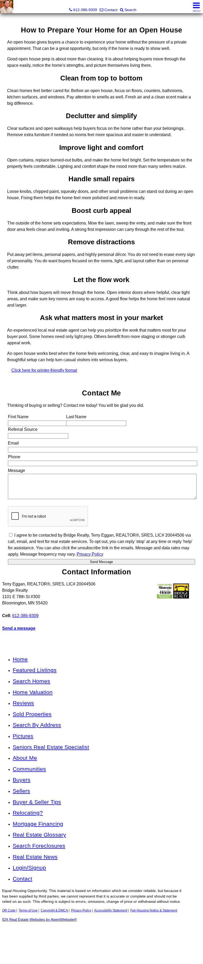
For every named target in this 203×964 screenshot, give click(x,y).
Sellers (21, 791)
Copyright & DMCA (54, 910)
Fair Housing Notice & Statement (153, 910)
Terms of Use (28, 910)
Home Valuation (33, 692)
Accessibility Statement (110, 910)
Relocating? (28, 813)
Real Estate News (35, 857)
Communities (29, 769)
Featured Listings (35, 670)
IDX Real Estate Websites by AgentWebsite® (39, 920)
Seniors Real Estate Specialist (51, 747)
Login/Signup (29, 868)
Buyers (21, 780)
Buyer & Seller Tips (37, 802)
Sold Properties (32, 714)
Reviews (23, 703)
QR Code (9, 910)
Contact (22, 879)
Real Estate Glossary (39, 835)
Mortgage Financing (38, 824)
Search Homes (31, 681)
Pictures (23, 736)
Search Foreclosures (39, 846)
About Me (25, 758)
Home (20, 659)
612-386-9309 (25, 615)
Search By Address (37, 725)
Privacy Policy (81, 910)
